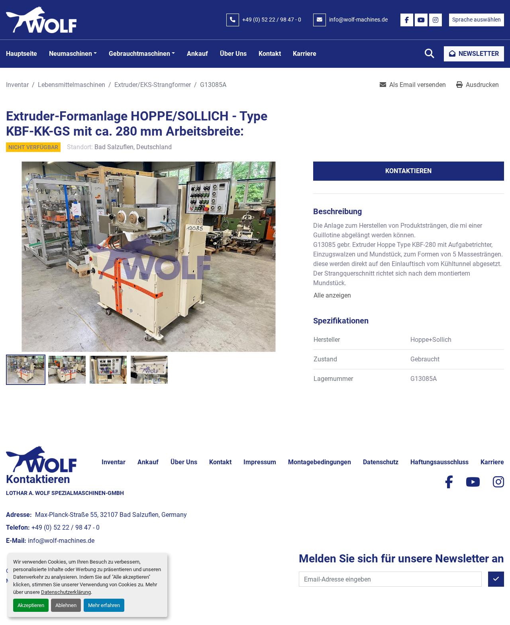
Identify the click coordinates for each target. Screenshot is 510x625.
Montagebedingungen (319, 462)
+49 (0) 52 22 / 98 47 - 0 (271, 19)
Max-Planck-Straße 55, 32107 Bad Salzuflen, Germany (110, 515)
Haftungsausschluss (439, 462)
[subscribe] (496, 579)
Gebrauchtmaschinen (139, 53)
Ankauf (197, 53)
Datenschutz (380, 462)
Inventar (114, 462)
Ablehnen (65, 605)
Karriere (304, 53)
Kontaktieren (408, 171)
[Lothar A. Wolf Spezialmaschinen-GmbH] (41, 459)
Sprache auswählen (476, 19)
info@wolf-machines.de (358, 19)
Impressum (259, 462)
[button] (73, 54)
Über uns (233, 53)
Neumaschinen (70, 53)
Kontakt (270, 53)
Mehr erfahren (104, 605)
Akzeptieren (31, 605)
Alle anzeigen (332, 295)
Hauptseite (21, 53)
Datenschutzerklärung (66, 592)
